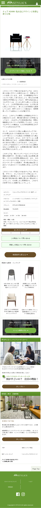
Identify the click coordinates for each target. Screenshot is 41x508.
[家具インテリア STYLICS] (16, 2)
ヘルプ (30, 481)
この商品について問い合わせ (20, 238)
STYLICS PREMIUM (19, 205)
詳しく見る (20, 386)
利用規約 (10, 487)
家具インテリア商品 (27, 447)
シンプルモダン (26, 198)
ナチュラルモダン (11, 201)
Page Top (36, 469)
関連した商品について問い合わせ (20, 245)
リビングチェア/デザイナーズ (21, 192)
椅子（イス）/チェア (7, 454)
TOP (3, 447)
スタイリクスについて (10, 481)
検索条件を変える (19, 255)
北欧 (19, 201)
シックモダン (16, 198)
